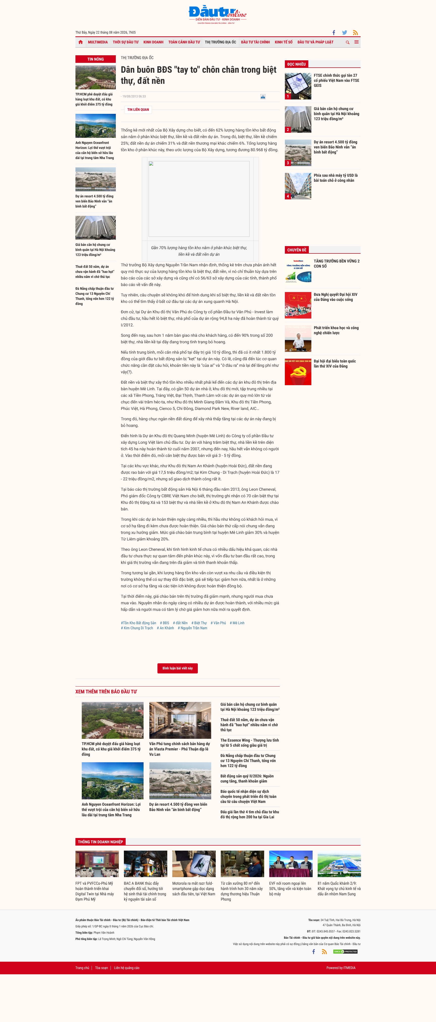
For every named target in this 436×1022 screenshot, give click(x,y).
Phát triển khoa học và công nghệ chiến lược (336, 330)
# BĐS (164, 623)
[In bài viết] (262, 96)
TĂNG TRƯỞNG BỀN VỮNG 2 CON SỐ (337, 264)
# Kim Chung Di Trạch (137, 628)
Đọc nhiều (296, 64)
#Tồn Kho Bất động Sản (138, 623)
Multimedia (98, 42)
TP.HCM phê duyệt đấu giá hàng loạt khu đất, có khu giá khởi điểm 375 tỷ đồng (94, 99)
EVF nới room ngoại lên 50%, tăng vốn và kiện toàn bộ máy (290, 888)
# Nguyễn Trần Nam (192, 628)
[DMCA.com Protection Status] (345, 952)
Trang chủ (82, 968)
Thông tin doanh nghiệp (100, 842)
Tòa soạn (101, 968)
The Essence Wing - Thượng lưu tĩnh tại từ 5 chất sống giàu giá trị (250, 743)
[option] (97, 876)
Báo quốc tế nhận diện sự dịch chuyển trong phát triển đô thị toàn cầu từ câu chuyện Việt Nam (249, 796)
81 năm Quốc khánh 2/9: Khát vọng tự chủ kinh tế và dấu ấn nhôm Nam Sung (339, 888)
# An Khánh (165, 628)
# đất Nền (180, 623)
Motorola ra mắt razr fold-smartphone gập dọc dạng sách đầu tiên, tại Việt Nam (193, 888)
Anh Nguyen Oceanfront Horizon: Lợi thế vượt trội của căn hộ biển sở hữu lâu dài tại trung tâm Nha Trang (111, 809)
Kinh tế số (284, 42)
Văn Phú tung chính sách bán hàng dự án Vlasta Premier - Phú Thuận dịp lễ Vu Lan (179, 749)
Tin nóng (95, 59)
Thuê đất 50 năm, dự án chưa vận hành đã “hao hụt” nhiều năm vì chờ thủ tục (95, 272)
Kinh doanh (154, 42)
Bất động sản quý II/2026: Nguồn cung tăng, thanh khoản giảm (247, 778)
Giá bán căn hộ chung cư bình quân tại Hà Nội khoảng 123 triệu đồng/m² (95, 250)
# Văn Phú (218, 623)
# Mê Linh (237, 623)
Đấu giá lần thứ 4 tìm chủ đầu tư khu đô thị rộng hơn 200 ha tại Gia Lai (250, 814)
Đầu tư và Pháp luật (315, 42)
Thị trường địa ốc (220, 42)
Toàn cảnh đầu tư (184, 42)
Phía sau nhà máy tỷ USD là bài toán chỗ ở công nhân (336, 178)
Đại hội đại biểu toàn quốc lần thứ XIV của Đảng (335, 364)
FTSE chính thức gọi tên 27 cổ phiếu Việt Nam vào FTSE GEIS (336, 80)
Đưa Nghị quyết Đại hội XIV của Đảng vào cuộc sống (335, 297)
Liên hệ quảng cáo (127, 968)
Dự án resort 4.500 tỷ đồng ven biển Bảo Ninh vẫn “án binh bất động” (94, 201)
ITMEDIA (349, 968)
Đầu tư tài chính (255, 42)
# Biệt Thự (199, 623)
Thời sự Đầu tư (126, 42)
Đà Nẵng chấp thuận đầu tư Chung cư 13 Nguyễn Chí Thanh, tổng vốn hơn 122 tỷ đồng (248, 760)
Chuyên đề (296, 250)
